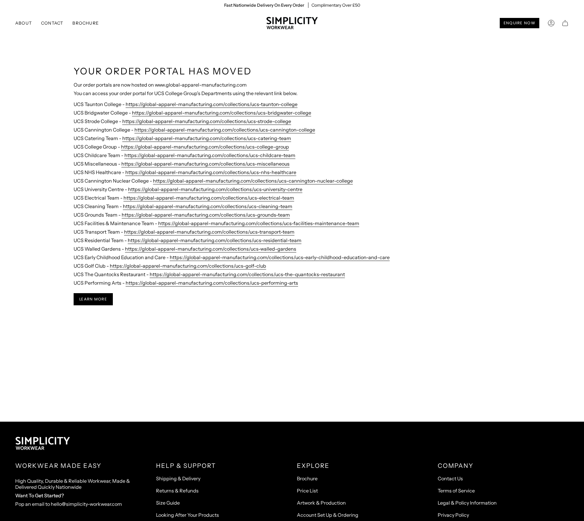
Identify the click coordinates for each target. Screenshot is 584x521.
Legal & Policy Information (467, 503)
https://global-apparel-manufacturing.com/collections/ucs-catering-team (206, 138)
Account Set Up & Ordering (327, 515)
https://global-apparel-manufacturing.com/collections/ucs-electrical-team (208, 198)
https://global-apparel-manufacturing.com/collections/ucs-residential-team (214, 240)
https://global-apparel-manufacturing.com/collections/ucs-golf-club (188, 266)
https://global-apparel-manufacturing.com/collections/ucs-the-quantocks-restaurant (247, 274)
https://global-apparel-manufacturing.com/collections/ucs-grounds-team (206, 215)
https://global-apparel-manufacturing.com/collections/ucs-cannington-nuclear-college (253, 181)
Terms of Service (456, 491)
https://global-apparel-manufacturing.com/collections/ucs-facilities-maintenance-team (258, 223)
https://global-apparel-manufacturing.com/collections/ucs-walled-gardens (210, 249)
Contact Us (450, 478)
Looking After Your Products (187, 515)
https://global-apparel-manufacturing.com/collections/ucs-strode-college (206, 121)
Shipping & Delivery (178, 478)
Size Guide (168, 503)
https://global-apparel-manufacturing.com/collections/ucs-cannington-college (224, 130)
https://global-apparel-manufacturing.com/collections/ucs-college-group (205, 147)
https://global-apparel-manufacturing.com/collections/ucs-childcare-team (209, 155)
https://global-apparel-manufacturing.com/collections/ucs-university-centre (215, 189)
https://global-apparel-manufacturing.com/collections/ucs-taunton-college (211, 104)
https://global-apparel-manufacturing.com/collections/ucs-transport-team (209, 232)
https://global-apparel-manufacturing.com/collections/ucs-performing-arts (212, 283)
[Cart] (565, 23)
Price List (307, 491)
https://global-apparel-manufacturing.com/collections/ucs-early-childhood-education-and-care (280, 257)
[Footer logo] (42, 443)
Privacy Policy (453, 515)
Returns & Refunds (177, 491)
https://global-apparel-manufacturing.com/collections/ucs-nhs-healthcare (210, 172)
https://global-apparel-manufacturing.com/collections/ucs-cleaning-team (207, 206)
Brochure (307, 478)
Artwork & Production (321, 503)
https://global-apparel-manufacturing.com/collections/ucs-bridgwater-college (221, 113)
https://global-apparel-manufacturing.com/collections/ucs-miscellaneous (205, 164)
